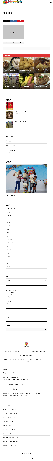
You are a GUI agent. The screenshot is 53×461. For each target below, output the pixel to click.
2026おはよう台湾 (10, 292)
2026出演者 (8, 298)
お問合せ (8, 303)
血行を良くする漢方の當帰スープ (22, 111)
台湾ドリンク (10, 243)
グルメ (8, 212)
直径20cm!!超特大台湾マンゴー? (11, 437)
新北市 (8, 253)
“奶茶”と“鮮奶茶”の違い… (20, 121)
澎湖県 (8, 260)
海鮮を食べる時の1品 (8, 421)
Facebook (8, 313)
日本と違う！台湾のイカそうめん (11, 441)
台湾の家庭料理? (7, 425)
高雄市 (8, 266)
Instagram (8, 317)
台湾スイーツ (10, 239)
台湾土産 (9, 249)
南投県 (8, 222)
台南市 (8, 232)
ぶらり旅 (9, 219)
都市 (8, 263)
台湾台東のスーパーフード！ (10, 445)
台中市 (8, 225)
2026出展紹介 (9, 294)
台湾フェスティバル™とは (11, 290)
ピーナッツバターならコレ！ (21, 102)
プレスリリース (9, 300)
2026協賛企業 (9, 296)
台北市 (8, 229)
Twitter (7, 315)
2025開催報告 (9, 302)
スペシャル (9, 215)
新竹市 (8, 256)
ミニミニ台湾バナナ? (8, 433)
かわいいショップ (11, 208)
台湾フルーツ (10, 246)
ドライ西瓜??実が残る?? (9, 429)
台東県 (8, 236)
